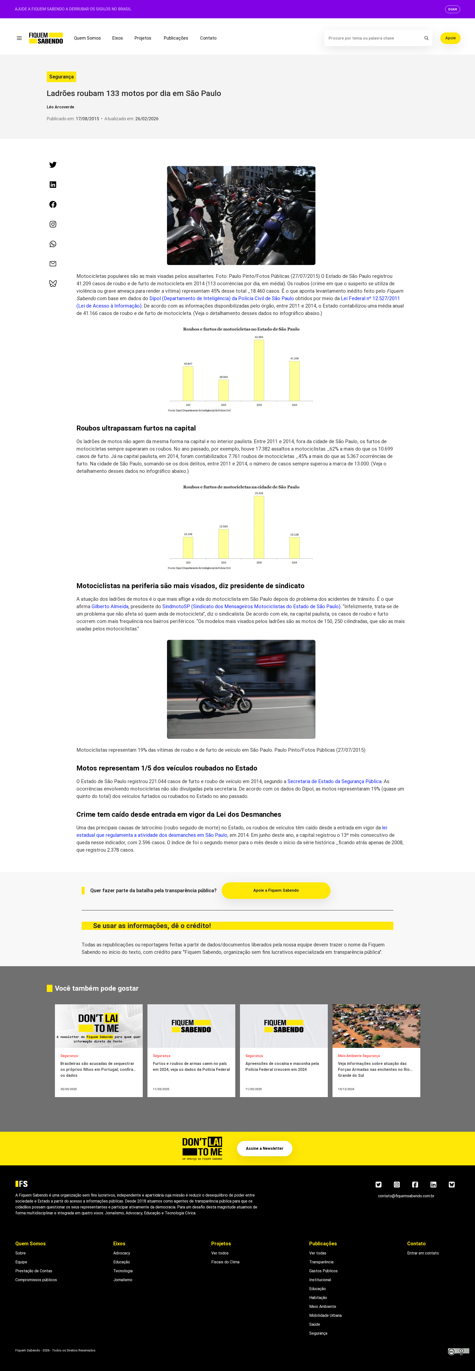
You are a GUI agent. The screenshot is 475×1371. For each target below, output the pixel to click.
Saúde (314, 1324)
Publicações (176, 38)
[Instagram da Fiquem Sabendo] (53, 224)
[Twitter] (378, 1185)
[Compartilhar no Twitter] (53, 165)
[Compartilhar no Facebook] (53, 204)
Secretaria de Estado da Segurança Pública (334, 781)
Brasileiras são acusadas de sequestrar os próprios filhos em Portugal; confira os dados (97, 1069)
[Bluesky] (452, 1185)
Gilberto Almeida (110, 606)
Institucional (320, 1279)
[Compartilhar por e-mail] (53, 264)
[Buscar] (426, 38)
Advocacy (121, 1253)
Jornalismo (122, 1279)
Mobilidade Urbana (325, 1315)
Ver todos (220, 1253)
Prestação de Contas (33, 1271)
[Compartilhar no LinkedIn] (53, 184)
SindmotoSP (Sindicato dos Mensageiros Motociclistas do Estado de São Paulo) (251, 606)
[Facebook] (415, 1185)
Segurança (61, 77)
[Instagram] (397, 1185)
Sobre (20, 1253)
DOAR (452, 9)
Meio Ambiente (322, 1306)
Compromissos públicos (36, 1279)
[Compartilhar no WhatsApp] (53, 244)
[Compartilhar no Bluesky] (53, 283)
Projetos (143, 38)
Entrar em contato (423, 1253)
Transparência (321, 1262)
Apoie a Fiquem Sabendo (276, 890)
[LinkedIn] (433, 1185)
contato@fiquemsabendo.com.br (406, 1196)
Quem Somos (87, 38)
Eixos (117, 38)
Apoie (450, 38)
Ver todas (317, 1253)
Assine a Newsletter (265, 1148)
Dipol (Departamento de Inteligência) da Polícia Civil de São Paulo (221, 298)
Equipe (21, 1262)
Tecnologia (123, 1271)
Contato (208, 38)
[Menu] (19, 38)
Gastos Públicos (323, 1271)
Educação (121, 1262)
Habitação (318, 1297)
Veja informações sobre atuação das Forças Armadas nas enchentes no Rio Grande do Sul (374, 1069)
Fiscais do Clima (225, 1262)
